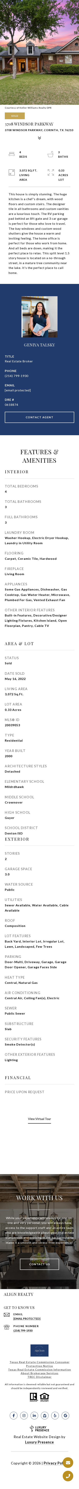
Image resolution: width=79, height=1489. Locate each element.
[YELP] (55, 1415)
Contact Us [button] (39, 1264)
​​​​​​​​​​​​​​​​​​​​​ (39, 1376)
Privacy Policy (56, 1463)
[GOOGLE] (65, 1415)
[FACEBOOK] (13, 1415)
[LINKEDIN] (34, 1415)
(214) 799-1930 (16, 376)
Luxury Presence (39, 1442)
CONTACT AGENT (39, 417)
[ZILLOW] (45, 1415)
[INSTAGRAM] (24, 1415)
